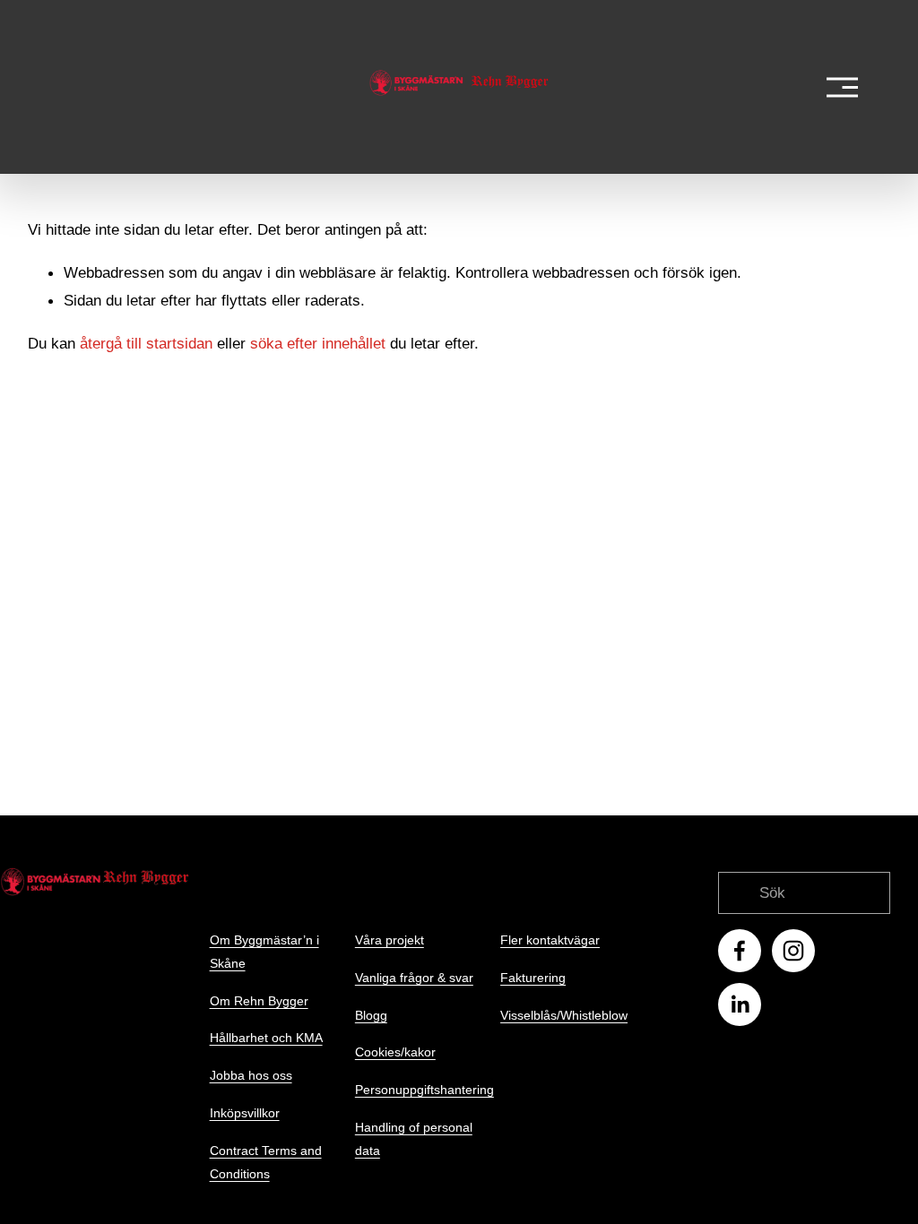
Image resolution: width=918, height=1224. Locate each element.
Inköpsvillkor (245, 1113)
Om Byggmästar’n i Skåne (264, 951)
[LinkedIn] (739, 1004)
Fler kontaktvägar (550, 940)
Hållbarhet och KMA (266, 1037)
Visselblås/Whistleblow (564, 1015)
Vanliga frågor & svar (414, 977)
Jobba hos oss (251, 1075)
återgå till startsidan (146, 343)
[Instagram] (793, 950)
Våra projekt (389, 940)
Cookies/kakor (395, 1052)
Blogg (371, 1015)
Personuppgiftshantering (424, 1089)
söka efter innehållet (317, 343)
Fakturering (533, 977)
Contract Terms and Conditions (266, 1162)
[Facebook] (739, 950)
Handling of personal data (413, 1139)
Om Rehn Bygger (259, 1001)
